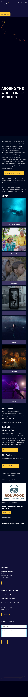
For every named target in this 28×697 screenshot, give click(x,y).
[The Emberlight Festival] (5, 2)
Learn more (6, 512)
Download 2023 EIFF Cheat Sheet (14, 173)
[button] (19, 2)
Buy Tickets (5, 14)
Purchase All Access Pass (10, 450)
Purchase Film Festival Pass (10, 466)
